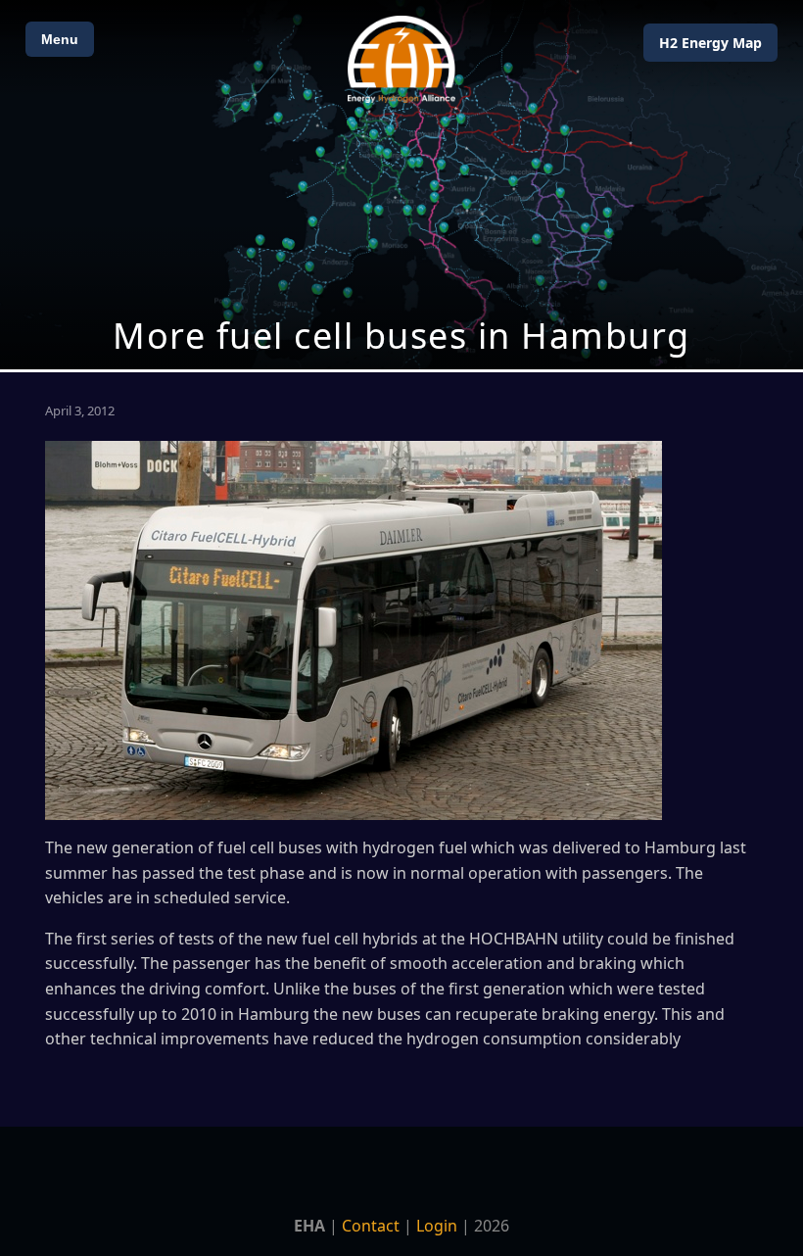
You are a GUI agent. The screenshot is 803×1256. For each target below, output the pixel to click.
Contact (371, 1225)
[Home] (401, 59)
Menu (59, 39)
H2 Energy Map (710, 42)
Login (436, 1225)
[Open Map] (401, 184)
